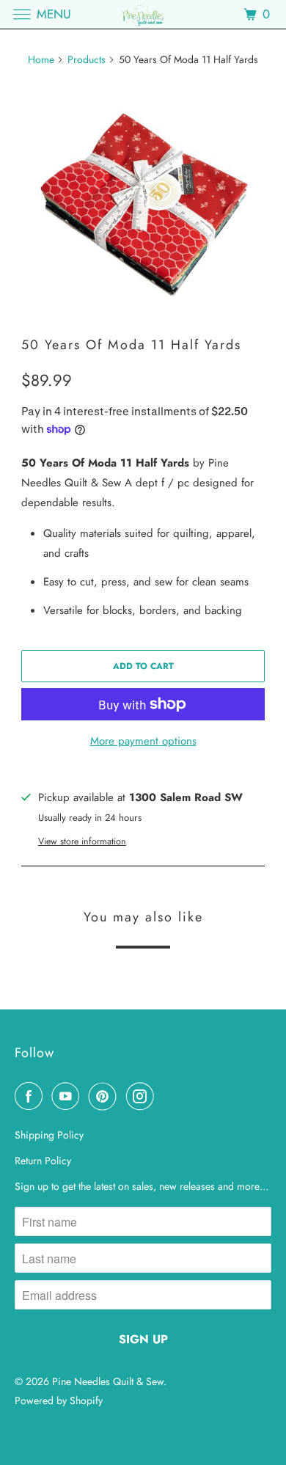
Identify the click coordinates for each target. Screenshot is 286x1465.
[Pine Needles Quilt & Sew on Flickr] (166, 1096)
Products (86, 59)
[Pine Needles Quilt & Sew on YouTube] (68, 1096)
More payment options (143, 741)
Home (41, 59)
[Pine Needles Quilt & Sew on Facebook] (31, 1096)
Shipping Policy (49, 1135)
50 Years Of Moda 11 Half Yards (131, 344)
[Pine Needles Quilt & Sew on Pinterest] (105, 1096)
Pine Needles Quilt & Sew (108, 1381)
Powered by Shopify (59, 1400)
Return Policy (43, 1160)
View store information (82, 841)
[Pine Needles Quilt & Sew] (143, 14)
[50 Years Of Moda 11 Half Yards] (143, 202)
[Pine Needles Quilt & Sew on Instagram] (143, 1096)
